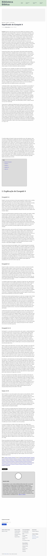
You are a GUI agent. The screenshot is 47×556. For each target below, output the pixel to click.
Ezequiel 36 (20, 462)
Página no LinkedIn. (22, 494)
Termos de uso (34, 538)
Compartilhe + (4, 469)
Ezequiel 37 (25, 462)
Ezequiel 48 (8, 465)
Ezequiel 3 (14, 457)
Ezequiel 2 (10, 457)
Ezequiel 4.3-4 (7, 167)
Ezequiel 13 (20, 458)
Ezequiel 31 (30, 461)
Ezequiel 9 (3, 458)
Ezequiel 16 (33, 458)
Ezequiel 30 (26, 461)
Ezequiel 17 (4, 460)
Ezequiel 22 (25, 460)
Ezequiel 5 (21, 457)
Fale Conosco (34, 535)
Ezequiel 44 (22, 464)
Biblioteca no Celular (4, 531)
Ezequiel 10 (8, 458)
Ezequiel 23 (29, 460)
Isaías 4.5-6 (6, 169)
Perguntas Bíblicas (17, 536)
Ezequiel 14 (24, 458)
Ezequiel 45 (26, 464)
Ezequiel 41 (9, 464)
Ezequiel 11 (12, 458)
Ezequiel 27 (13, 461)
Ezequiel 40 (5, 464)
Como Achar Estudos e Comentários (18, 535)
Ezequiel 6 (25, 457)
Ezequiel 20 (16, 460)
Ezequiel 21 (20, 460)
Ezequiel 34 (12, 462)
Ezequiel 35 (16, 462)
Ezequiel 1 (6, 457)
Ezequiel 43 (17, 464)
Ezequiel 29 (22, 461)
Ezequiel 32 (4, 462)
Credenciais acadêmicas (35, 531)
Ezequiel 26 (9, 461)
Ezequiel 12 (16, 458)
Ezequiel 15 (28, 458)
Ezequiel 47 (4, 465)
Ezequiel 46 (30, 464)
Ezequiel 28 (17, 461)
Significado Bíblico (17, 532)
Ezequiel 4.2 (6, 165)
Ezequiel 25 (5, 461)
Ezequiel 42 (13, 464)
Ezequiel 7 (29, 457)
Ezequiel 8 (32, 457)
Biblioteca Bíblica (7, 3)
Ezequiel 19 (12, 460)
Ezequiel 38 (29, 462)
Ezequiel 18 (8, 460)
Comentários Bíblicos (17, 531)
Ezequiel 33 (8, 462)
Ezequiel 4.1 (6, 163)
